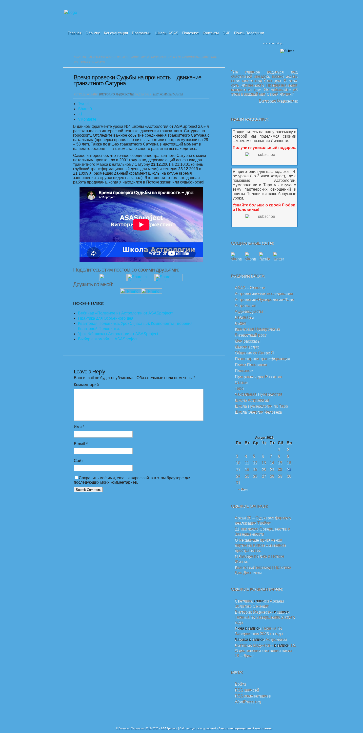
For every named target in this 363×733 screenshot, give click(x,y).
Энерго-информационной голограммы (245, 728)
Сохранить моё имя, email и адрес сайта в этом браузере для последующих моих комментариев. (132, 480)
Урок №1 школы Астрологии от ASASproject (118, 334)
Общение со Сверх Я (254, 353)
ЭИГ (226, 33)
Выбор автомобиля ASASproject (107, 339)
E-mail (81, 444)
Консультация (116, 33)
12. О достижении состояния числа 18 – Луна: (265, 650)
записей (247, 690)
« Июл (242, 489)
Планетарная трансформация (262, 359)
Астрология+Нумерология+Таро (264, 299)
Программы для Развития (258, 376)
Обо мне (92, 33)
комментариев (253, 696)
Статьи (241, 382)
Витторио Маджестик (116, 94)
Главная (74, 33)
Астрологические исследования (114, 57)
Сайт (78, 460)
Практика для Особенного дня (105, 318)
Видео (240, 323)
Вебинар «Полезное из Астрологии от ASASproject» (125, 313)
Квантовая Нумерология (257, 329)
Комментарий (86, 385)
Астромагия (245, 305)
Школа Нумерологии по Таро (261, 406)
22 (280, 469)
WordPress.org (248, 702)
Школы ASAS (166, 33)
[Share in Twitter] (113, 279)
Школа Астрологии (252, 400)
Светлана (243, 601)
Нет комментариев (168, 94)
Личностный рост (250, 335)
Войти (240, 684)
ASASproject (169, 728)
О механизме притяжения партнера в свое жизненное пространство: (260, 545)
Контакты (211, 33)
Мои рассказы (247, 341)
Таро (239, 388)
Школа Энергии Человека (258, 412)
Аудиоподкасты (249, 311)
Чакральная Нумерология (258, 394)
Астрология (276, 639)
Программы (141, 33)
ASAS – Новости (250, 288)
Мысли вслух (247, 347)
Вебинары (244, 317)
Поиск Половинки (249, 33)
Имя (79, 427)
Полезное (190, 33)
